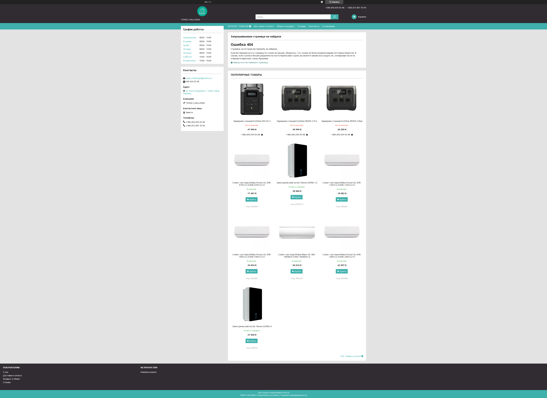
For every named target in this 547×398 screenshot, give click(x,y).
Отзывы (302, 26)
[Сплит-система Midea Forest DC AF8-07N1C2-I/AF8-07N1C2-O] (252, 161)
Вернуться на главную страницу (250, 62)
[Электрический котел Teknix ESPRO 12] (297, 161)
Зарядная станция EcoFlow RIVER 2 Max (342, 121)
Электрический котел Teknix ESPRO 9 (252, 326)
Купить (252, 199)
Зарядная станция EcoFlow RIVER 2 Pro (297, 121)
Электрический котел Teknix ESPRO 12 (297, 182)
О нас (5, 372)
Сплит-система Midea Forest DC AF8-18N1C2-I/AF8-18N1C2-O (252, 255)
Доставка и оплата (264, 26)
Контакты (314, 26)
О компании (328, 26)
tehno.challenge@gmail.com (199, 78)
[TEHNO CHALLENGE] (202, 11)
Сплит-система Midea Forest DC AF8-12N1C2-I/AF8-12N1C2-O (342, 183)
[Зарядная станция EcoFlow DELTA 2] (252, 99)
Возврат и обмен (11, 379)
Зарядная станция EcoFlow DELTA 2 (252, 121)
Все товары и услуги (351, 356)
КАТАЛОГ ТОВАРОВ (238, 26)
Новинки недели (148, 372)
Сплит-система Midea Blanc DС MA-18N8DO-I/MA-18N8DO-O (297, 255)
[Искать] (334, 16)
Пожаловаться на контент (268, 395)
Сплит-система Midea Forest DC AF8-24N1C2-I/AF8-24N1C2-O (342, 255)
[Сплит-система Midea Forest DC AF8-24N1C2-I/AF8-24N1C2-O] (342, 232)
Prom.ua (286, 392)
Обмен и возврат (286, 26)
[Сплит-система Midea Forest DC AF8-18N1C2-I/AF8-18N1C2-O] (252, 232)
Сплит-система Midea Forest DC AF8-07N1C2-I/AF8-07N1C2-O (252, 183)
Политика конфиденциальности (294, 395)
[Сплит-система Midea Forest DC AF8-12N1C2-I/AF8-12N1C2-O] (342, 161)
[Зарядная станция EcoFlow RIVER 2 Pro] (297, 99)
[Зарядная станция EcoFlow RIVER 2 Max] (342, 99)
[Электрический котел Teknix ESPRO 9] (252, 304)
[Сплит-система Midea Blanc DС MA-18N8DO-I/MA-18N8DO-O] (297, 232)
